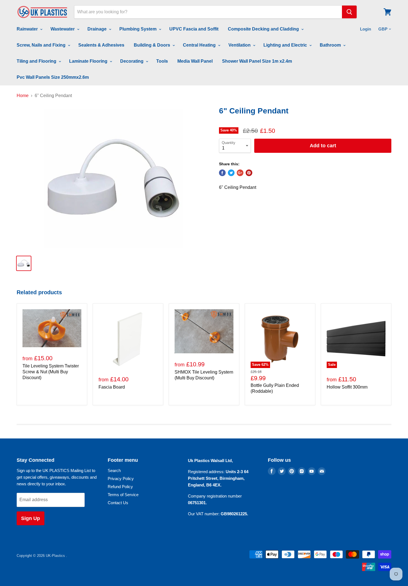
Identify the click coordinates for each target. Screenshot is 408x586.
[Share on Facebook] (222, 172)
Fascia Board (112, 387)
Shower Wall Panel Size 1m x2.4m (257, 61)
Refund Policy (120, 486)
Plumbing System (138, 29)
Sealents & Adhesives (101, 45)
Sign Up (30, 518)
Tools (162, 61)
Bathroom (331, 45)
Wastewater (63, 29)
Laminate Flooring (89, 61)
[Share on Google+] (240, 172)
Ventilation (240, 45)
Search (114, 470)
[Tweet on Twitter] (231, 172)
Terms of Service (123, 494)
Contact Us (118, 502)
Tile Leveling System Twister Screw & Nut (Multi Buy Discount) (50, 372)
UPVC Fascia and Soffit (193, 29)
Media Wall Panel (195, 61)
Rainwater (28, 29)
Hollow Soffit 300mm (347, 387)
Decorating (132, 61)
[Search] (349, 12)
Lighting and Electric (285, 45)
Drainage (97, 29)
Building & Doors (152, 45)
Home (23, 95)
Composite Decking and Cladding (264, 29)
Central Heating (200, 45)
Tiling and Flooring (37, 61)
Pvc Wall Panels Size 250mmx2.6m (53, 77)
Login (365, 29)
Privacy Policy (121, 478)
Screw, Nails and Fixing (42, 45)
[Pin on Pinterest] (249, 172)
